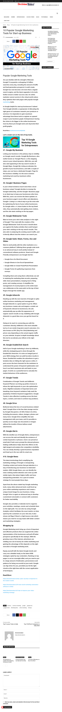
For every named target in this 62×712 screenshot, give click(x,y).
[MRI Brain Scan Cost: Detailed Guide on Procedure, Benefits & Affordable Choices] (44, 48)
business (9, 605)
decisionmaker (9, 37)
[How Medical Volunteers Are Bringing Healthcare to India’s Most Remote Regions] (44, 32)
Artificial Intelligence (20, 657)
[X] (43, 1)
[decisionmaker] (4, 37)
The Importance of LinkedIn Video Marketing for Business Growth (8, 661)
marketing (6, 102)
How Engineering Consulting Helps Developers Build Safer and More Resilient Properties (52, 41)
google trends (7, 607)
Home (4, 25)
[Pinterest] (41, 1)
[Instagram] (36, 1)
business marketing (17, 605)
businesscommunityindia (17, 130)
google (23, 605)
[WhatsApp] (24, 41)
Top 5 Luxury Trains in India (10, 624)
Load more (49, 61)
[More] (27, 41)
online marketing (23, 607)
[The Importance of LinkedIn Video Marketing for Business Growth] (8, 654)
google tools (29, 605)
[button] (57, 13)
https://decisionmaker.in (20, 634)
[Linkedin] (38, 1)
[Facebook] (34, 1)
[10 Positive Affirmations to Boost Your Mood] (34, 654)
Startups (30, 607)
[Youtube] (45, 1)
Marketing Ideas (14, 607)
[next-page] (6, 666)
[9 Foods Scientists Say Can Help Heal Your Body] (21, 654)
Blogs (8, 25)
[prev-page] (4, 666)
